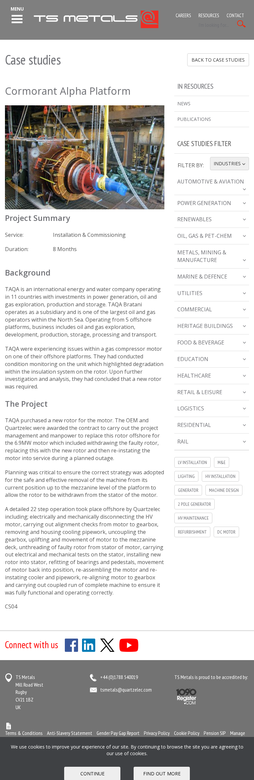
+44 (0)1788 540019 (119, 677)
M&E (222, 462)
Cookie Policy (186, 733)
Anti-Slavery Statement (69, 733)
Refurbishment (192, 532)
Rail (183, 441)
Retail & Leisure (199, 392)
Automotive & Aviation (210, 181)
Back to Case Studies (218, 60)
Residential (194, 425)
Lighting (186, 476)
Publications (194, 119)
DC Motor (226, 532)
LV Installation (192, 462)
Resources (208, 15)
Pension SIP (215, 733)
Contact (235, 15)
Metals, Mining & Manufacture (201, 256)
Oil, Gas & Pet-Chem (204, 235)
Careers (183, 15)
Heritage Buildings (205, 326)
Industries (231, 163)
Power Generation (204, 203)
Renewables (194, 219)
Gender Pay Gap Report (118, 733)
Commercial (194, 309)
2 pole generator (194, 504)
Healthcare (194, 375)
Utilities (189, 293)
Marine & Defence (202, 276)
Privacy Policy (157, 733)
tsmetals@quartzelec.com (126, 689)
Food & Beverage (200, 342)
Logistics (190, 408)
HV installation (220, 476)
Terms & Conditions (24, 733)
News (183, 103)
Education (192, 359)
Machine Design (224, 490)
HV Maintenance (193, 518)
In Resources (195, 86)
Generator (188, 490)
